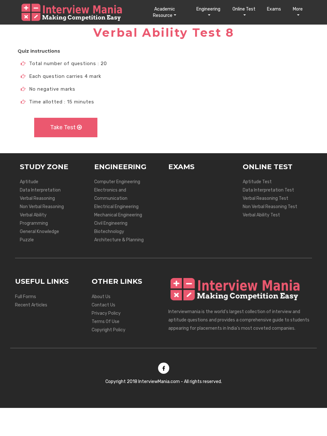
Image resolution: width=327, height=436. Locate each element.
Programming (34, 223)
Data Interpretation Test (268, 190)
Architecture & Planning (119, 240)
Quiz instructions (39, 51)
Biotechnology (109, 231)
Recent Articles (31, 305)
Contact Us (103, 305)
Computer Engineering (117, 181)
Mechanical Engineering (118, 215)
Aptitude (29, 181)
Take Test (63, 127)
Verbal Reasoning (37, 198)
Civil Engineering (110, 223)
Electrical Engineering (116, 206)
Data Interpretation (40, 190)
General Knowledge (39, 231)
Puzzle (27, 240)
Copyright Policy (108, 330)
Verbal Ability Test (261, 215)
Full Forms (25, 296)
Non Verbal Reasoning (42, 206)
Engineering (208, 9)
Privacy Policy (106, 313)
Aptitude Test (257, 181)
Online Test (243, 9)
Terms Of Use (105, 321)
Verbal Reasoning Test (265, 198)
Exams (274, 9)
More (298, 9)
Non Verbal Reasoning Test (270, 206)
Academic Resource (164, 12)
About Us (101, 296)
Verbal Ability (33, 215)
